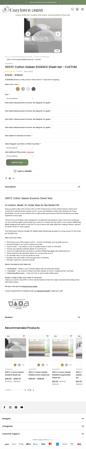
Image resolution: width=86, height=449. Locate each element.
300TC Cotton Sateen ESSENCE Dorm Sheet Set (39, 373)
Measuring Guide (43, 291)
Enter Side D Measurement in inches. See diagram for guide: (28, 127)
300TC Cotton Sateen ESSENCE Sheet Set (14, 373)
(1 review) (19, 71)
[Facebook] (6, 178)
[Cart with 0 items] (77, 9)
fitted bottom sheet (29, 286)
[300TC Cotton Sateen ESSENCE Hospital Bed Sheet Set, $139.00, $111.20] (62, 348)
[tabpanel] (15, 359)
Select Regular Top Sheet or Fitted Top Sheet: (23, 144)
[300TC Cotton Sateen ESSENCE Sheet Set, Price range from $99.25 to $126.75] (15, 348)
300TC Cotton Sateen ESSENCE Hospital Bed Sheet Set (61, 375)
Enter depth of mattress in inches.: (18, 136)
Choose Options (15, 359)
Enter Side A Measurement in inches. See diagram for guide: (28, 103)
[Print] (13, 178)
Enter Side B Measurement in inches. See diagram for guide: (28, 111)
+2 (23, 365)
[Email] (10, 178)
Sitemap (50, 440)
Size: (7, 94)
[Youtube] (21, 407)
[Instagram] (10, 407)
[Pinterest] (16, 407)
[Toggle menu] (82, 9)
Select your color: (12, 84)
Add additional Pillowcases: (19, 152)
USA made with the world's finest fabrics (43, 2)
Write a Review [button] (28, 71)
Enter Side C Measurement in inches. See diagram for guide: (28, 119)
